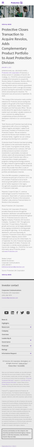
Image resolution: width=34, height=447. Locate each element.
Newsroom (5, 327)
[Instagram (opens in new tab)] (28, 312)
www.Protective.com (10, 251)
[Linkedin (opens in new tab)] (12, 312)
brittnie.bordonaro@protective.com (13, 267)
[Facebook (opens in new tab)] (17, 312)
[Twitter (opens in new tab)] (22, 312)
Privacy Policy (5, 384)
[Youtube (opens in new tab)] (6, 312)
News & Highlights (5, 321)
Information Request (9, 353)
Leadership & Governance (6, 340)
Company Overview (5, 332)
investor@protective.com (10, 298)
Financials (5, 346)
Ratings (4, 350)
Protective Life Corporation (10, 73)
